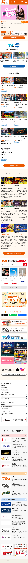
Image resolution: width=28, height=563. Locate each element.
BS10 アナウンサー (5, 398)
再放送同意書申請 (5, 392)
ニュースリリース (7, 173)
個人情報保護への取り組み (7, 406)
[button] (1, 57)
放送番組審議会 (4, 390)
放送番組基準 (4, 388)
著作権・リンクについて (6, 404)
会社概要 (3, 385)
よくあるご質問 (4, 409)
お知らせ (20, 173)
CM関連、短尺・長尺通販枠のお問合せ (8, 413)
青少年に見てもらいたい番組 (7, 394)
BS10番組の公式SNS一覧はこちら (14, 374)
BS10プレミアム (4, 396)
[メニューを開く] (26, 2)
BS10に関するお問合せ (6, 411)
